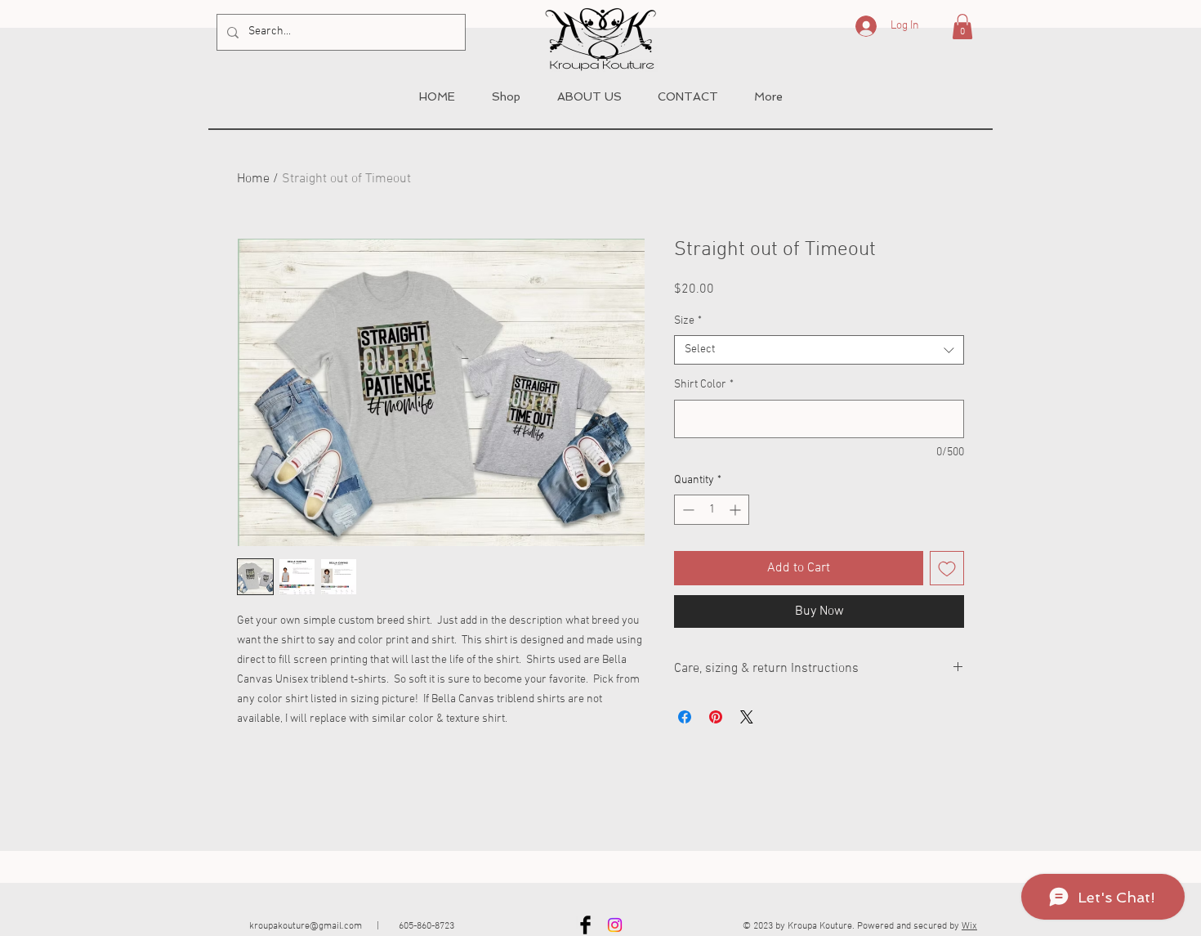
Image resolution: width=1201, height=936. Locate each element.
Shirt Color (704, 385)
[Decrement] (686, 509)
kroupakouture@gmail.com (305, 926)
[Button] (608, 36)
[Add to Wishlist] (947, 568)
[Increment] (736, 509)
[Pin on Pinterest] (716, 717)
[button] (962, 26)
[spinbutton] (711, 509)
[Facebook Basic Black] (585, 925)
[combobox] (819, 350)
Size (688, 321)
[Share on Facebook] (684, 717)
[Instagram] (614, 925)
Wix (969, 926)
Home (253, 179)
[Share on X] (747, 717)
